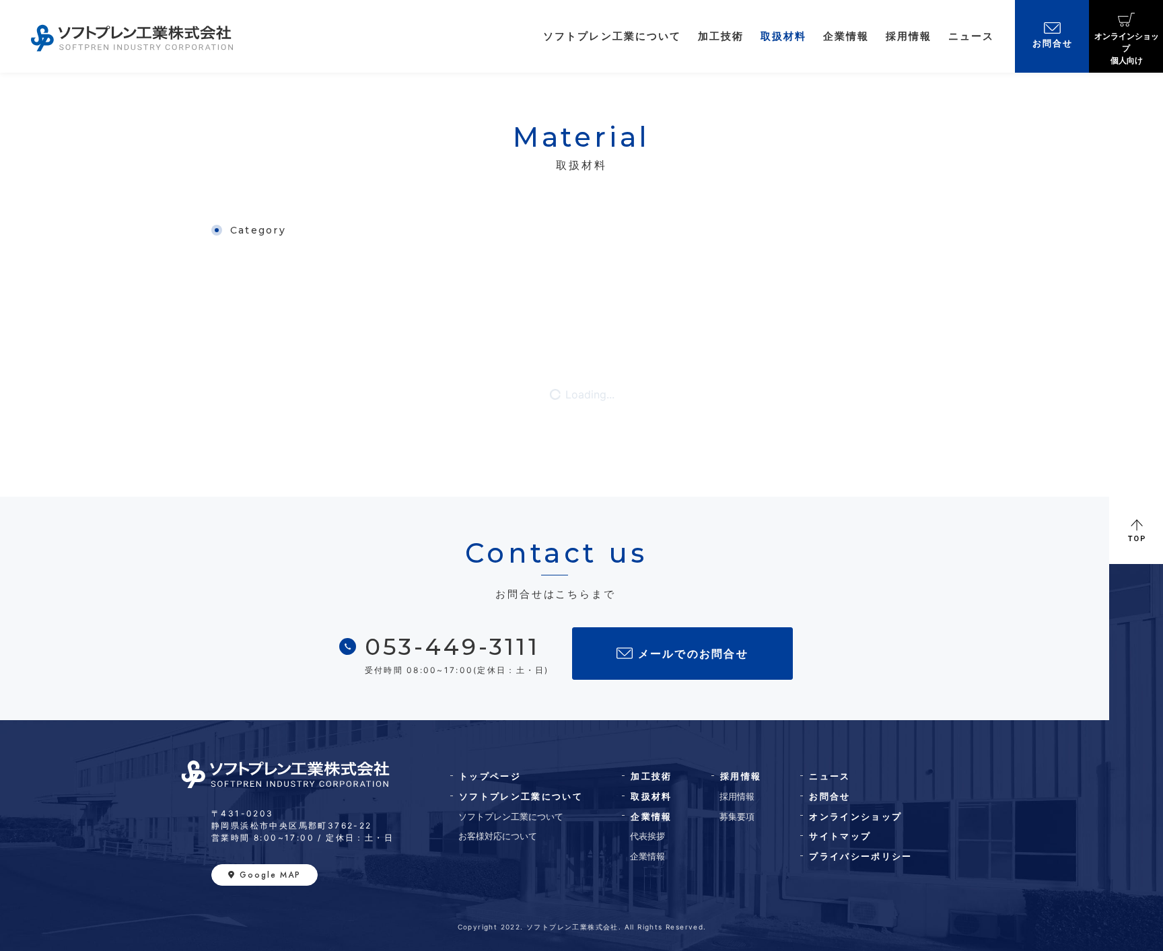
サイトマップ (840, 836)
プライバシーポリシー (860, 856)
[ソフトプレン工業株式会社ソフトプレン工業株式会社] (132, 36)
